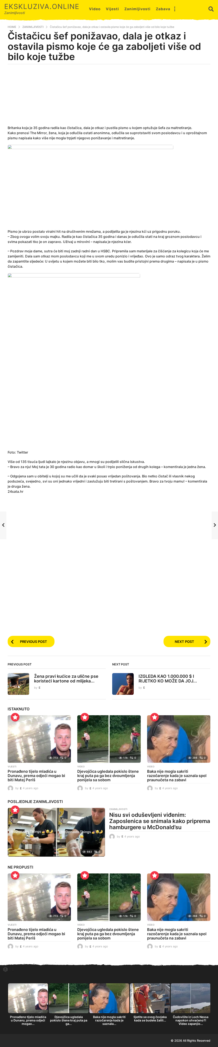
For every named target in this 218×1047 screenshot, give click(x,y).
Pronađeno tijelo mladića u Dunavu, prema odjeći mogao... (28, 1020)
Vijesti (112, 9)
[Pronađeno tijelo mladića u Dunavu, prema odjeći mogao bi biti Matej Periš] (39, 739)
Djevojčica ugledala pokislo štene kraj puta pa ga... (68, 1020)
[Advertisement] (109, 97)
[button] (174, 9)
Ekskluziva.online (41, 6)
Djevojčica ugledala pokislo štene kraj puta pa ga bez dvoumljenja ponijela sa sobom (108, 775)
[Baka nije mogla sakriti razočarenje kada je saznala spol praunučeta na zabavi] (178, 739)
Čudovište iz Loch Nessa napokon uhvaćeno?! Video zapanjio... (190, 1020)
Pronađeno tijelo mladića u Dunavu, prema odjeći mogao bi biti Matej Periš (36, 775)
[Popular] (15, 717)
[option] (28, 1005)
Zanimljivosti (137, 9)
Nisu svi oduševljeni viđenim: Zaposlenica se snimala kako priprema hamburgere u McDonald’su (159, 820)
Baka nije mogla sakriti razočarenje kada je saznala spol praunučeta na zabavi (177, 775)
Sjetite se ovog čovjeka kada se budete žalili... (150, 1018)
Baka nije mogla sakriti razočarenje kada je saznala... (109, 1020)
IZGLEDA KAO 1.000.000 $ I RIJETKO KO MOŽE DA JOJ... (168, 678)
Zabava (163, 9)
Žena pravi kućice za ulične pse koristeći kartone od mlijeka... (66, 678)
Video (94, 9)
